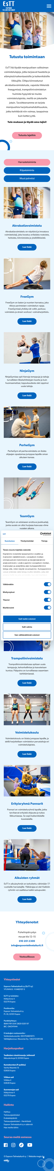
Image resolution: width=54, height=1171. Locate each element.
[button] (49, 6)
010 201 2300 (27, 941)
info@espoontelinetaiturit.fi (27, 945)
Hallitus (7, 1112)
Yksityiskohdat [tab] (27, 541)
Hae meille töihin (11, 1128)
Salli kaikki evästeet (27, 619)
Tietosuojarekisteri (12, 1115)
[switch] (47, 592)
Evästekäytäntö (10, 1118)
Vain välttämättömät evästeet (27, 635)
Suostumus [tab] (10, 541)
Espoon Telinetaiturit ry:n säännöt (18, 1125)
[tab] (27, 162)
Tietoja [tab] (44, 541)
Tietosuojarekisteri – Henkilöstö (17, 1121)
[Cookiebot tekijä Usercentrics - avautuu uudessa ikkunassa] (40, 534)
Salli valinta (27, 627)
